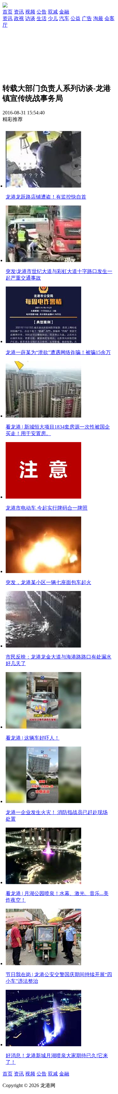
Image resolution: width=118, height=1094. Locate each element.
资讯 (19, 11)
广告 (87, 18)
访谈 (30, 18)
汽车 (64, 18)
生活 (42, 18)
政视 (19, 18)
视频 (30, 11)
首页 (8, 11)
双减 (53, 11)
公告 (42, 11)
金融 (64, 11)
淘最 (98, 18)
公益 (75, 18)
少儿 (53, 18)
